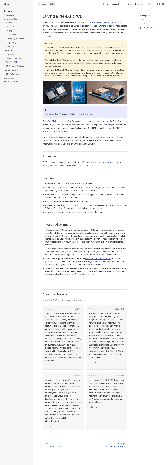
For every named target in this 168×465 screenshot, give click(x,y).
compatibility (70, 53)
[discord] (163, 4)
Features (142, 23)
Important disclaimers (147, 27)
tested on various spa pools (98, 258)
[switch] (150, 4)
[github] (158, 4)
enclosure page (106, 162)
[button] (17, 11)
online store (86, 114)
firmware (76, 121)
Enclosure (143, 20)
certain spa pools (104, 121)
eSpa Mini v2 (53, 121)
